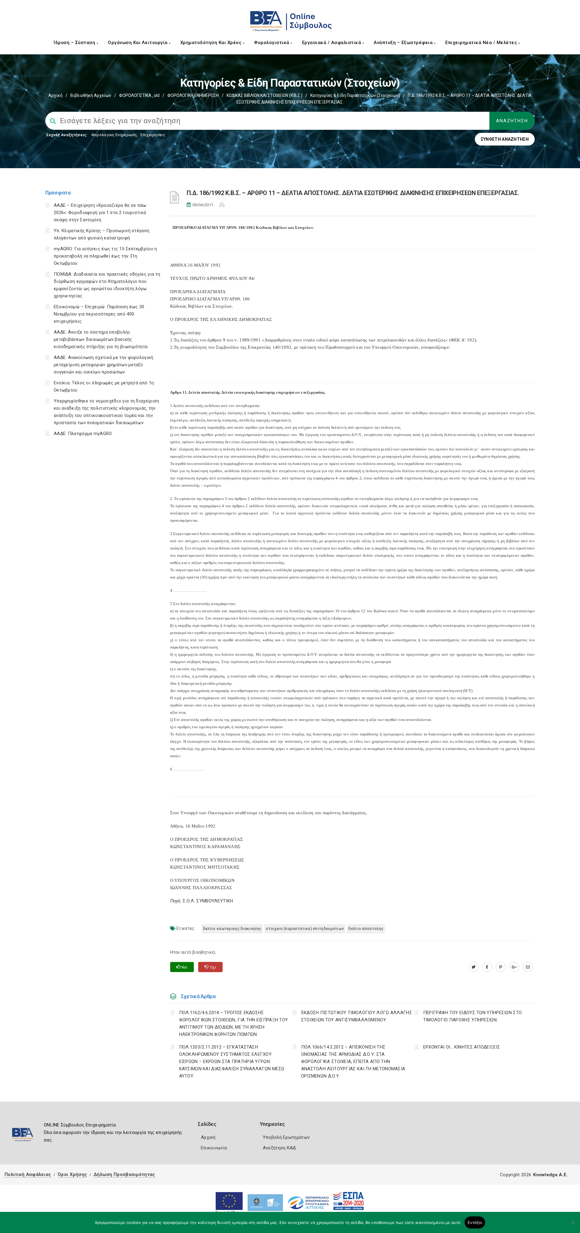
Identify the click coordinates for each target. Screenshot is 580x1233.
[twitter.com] (473, 967)
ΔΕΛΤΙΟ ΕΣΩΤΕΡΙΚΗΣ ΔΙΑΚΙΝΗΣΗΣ (232, 928)
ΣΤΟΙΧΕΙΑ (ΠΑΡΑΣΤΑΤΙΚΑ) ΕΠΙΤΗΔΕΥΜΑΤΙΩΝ (305, 928)
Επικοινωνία (214, 1148)
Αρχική (55, 95)
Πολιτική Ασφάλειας (28, 1174)
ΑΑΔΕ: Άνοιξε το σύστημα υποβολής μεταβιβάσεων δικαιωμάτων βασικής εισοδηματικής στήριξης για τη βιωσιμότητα (100, 339)
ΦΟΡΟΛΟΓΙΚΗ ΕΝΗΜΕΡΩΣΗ (193, 95)
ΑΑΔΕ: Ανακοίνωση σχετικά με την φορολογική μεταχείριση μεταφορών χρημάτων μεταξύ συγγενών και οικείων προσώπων (103, 365)
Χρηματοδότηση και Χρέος (211, 42)
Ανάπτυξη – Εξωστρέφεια (404, 42)
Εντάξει (475, 1222)
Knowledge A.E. (550, 1174)
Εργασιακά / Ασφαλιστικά (332, 42)
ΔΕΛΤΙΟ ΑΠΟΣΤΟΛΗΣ (365, 928)
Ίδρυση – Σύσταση (75, 42)
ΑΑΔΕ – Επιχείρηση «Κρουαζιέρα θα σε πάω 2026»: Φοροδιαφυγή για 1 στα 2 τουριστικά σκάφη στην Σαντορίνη (100, 213)
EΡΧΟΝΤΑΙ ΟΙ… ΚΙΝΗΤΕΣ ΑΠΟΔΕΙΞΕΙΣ (461, 1047)
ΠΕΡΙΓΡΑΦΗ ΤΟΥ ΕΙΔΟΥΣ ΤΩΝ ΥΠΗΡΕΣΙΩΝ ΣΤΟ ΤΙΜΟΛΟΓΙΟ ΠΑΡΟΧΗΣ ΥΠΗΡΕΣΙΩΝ (472, 1016)
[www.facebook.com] (487, 967)
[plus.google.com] (514, 967)
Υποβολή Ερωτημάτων (286, 1137)
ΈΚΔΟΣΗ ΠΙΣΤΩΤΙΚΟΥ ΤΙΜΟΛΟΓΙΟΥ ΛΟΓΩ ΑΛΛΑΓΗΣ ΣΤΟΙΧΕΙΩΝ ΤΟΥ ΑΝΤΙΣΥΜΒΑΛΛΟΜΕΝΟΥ (356, 1016)
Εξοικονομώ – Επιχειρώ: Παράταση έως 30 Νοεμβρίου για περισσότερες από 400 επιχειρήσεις (99, 314)
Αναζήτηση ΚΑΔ (279, 1148)
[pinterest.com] (500, 967)
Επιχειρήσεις (152, 135)
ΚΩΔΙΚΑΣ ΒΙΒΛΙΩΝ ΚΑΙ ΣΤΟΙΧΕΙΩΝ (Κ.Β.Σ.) (264, 95)
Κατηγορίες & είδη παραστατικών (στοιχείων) (355, 95)
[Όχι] (572, 1225)
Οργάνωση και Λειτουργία (138, 42)
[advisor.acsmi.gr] (528, 967)
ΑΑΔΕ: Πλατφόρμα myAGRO (83, 433)
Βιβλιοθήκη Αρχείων (90, 95)
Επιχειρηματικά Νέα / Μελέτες (481, 42)
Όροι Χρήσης (72, 1174)
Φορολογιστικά (272, 42)
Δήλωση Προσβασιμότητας (124, 1174)
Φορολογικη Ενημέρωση (114, 135)
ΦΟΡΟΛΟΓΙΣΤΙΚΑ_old (139, 95)
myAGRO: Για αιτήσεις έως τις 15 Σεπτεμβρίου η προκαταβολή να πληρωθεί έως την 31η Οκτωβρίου (105, 256)
